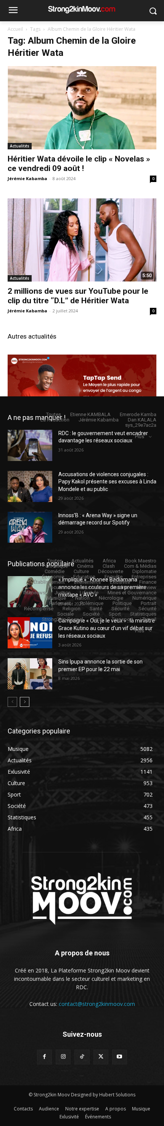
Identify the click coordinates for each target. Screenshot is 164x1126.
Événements (87, 582)
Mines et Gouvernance (132, 592)
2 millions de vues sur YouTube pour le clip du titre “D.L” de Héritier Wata (78, 296)
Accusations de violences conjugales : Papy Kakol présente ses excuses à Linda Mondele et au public (107, 481)
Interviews (34, 592)
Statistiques (143, 614)
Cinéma (85, 566)
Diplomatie (144, 571)
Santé (96, 608)
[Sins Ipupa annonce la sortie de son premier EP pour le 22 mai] (30, 673)
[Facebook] (44, 1057)
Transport (122, 619)
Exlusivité (120, 582)
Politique (122, 603)
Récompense (38, 608)
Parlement (60, 603)
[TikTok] (81, 1057)
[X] (100, 1057)
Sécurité (120, 608)
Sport (115, 614)
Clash (109, 566)
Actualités (19, 146)
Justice (63, 592)
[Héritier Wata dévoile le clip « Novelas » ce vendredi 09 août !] (82, 107)
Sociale (65, 614)
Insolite (120, 587)
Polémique (91, 603)
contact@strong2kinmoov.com (97, 1003)
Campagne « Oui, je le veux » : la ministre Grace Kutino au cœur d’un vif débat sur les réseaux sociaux (106, 628)
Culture (81, 571)
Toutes (53, 414)
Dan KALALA (142, 420)
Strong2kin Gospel (62, 619)
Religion (71, 608)
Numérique (144, 598)
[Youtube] (119, 1057)
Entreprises (144, 577)
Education (84, 577)
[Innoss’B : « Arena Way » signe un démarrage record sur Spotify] (30, 527)
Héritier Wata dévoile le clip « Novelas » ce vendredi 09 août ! (79, 163)
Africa (109, 561)
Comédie (54, 571)
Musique (56, 598)
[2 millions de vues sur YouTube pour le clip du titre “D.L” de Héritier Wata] (82, 239)
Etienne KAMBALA (90, 414)
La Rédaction (54, 420)
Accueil (15, 29)
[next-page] (24, 702)
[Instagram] (63, 1057)
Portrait (148, 603)
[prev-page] (12, 702)
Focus (54, 587)
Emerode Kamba (138, 414)
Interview (146, 587)
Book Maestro (140, 561)
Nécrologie (111, 598)
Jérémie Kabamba (27, 178)
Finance (147, 582)
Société (91, 614)
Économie (53, 577)
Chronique (56, 566)
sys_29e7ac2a (140, 425)
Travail (149, 619)
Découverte (110, 571)
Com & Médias (140, 566)
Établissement (49, 582)
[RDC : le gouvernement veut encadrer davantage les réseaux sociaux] (30, 445)
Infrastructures (87, 587)
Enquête (113, 577)
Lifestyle (89, 592)
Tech (97, 619)
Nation (82, 598)
